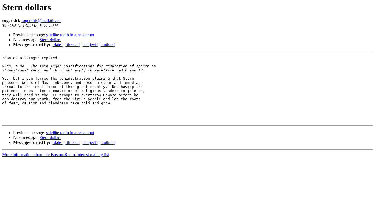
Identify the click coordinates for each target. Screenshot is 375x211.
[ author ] (107, 44)
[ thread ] (72, 44)
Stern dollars (50, 39)
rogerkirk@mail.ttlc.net (41, 20)
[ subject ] (89, 44)
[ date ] (57, 44)
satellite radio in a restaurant (70, 34)
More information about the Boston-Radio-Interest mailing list (55, 154)
